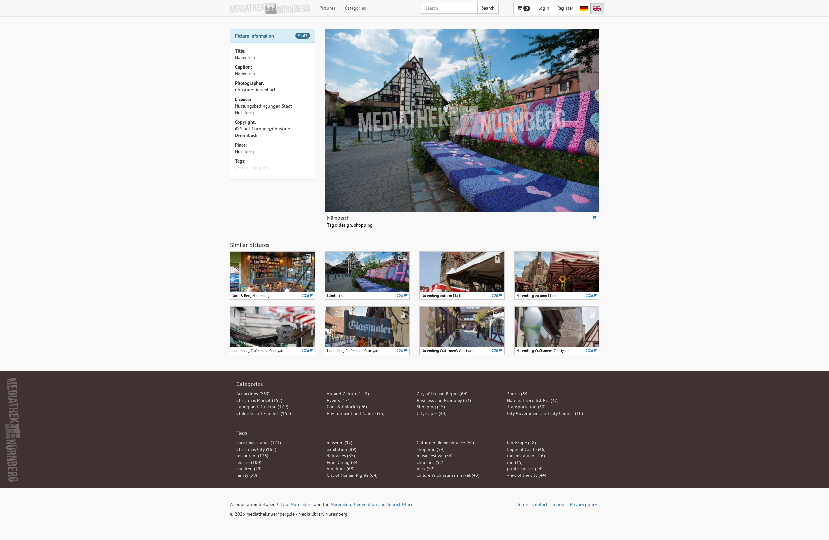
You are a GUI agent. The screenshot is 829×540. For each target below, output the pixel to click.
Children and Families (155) (263, 413)
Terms (522, 504)
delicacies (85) (341, 456)
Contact (540, 504)
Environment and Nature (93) (356, 413)
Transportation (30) (526, 407)
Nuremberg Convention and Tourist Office (372, 504)
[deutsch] (584, 8)
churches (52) (430, 462)
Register (565, 8)
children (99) (249, 469)
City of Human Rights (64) (442, 394)
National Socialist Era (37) (533, 400)
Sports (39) (518, 394)
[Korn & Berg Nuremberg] (307, 295)
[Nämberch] (402, 295)
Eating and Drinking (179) (262, 407)
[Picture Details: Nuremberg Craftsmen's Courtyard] (304, 350)
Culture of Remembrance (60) (445, 443)
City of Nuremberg (295, 504)
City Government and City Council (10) (545, 413)
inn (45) (515, 462)
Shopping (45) (431, 407)
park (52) (426, 469)
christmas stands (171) (258, 443)
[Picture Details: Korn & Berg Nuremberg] (304, 295)
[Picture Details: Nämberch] (398, 295)
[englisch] (597, 8)
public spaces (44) (525, 469)
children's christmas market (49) (448, 475)
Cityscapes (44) (432, 413)
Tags (242, 433)
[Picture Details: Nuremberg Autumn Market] (493, 295)
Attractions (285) (253, 394)
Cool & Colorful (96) (347, 407)
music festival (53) (435, 456)
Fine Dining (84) (343, 462)
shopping (259, 167)
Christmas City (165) (256, 449)
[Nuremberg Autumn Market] (497, 295)
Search (488, 8)
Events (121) (339, 400)
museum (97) (339, 443)
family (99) (246, 475)
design (241, 167)
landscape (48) (521, 443)
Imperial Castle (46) (526, 449)
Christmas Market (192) (259, 400)
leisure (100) (248, 462)
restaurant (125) (252, 456)
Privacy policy (583, 504)
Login (543, 8)
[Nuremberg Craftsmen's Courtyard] (307, 350)
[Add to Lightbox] (594, 217)
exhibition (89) (341, 449)
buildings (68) (341, 469)
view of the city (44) (526, 475)
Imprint (558, 504)
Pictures (327, 8)
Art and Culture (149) (348, 394)
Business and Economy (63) (444, 400)
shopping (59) (431, 449)
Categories (355, 8)
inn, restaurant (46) (526, 456)
